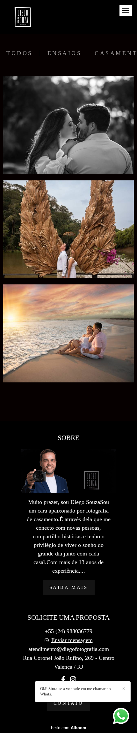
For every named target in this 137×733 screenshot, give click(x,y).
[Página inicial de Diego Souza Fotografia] (23, 17)
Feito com (68, 727)
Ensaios (64, 53)
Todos (19, 53)
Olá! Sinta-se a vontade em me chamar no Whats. (75, 691)
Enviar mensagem (72, 640)
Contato (68, 703)
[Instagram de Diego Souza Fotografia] (73, 679)
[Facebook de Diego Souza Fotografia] (63, 679)
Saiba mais (68, 587)
